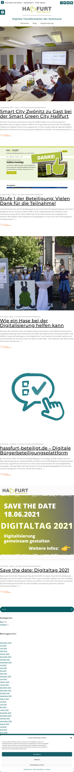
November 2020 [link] (5, 716)
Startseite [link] (24, 23)
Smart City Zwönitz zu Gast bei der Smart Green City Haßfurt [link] (36, 114)
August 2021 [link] (4, 699)
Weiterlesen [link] (5, 135)
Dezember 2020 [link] (5, 713)
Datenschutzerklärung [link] (38, 769)
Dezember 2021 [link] (5, 688)
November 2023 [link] (5, 657)
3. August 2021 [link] (5, 194)
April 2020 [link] (3, 730)
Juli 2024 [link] (3, 645)
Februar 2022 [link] (4, 682)
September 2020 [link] (6, 721)
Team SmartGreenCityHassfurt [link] (33, 107)
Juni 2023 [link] (3, 668)
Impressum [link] (48, 769)
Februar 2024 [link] (4, 654)
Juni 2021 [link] (3, 704)
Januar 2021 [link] (4, 710)
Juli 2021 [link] (3, 702)
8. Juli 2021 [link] (4, 317)
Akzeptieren (37, 754)
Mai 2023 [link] (3, 671)
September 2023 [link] (6, 662)
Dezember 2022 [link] (5, 676)
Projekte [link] (13, 444)
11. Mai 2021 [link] (4, 566)
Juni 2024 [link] (3, 648)
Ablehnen (37, 759)
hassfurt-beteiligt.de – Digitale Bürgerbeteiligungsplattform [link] (35, 450)
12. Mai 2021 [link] (4, 444)
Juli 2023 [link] (3, 665)
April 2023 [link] (3, 674)
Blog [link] (35, 23)
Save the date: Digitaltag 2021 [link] (34, 570)
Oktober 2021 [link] (5, 693)
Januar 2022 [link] (4, 685)
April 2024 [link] (3, 651)
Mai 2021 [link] (3, 707)
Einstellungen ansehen (37, 765)
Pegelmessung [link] (47, 23)
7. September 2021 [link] (6, 107)
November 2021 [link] (5, 690)
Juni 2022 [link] (3, 679)
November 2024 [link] (5, 643)
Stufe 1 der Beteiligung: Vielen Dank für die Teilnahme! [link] (35, 201)
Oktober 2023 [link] (5, 660)
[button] (71, 738)
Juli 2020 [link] (3, 727)
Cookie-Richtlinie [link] (28, 769)
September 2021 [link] (6, 696)
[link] (2, 12)
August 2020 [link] (4, 724)
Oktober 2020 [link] (5, 718)
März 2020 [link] (3, 732)
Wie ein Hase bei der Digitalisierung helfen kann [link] (32, 323)
